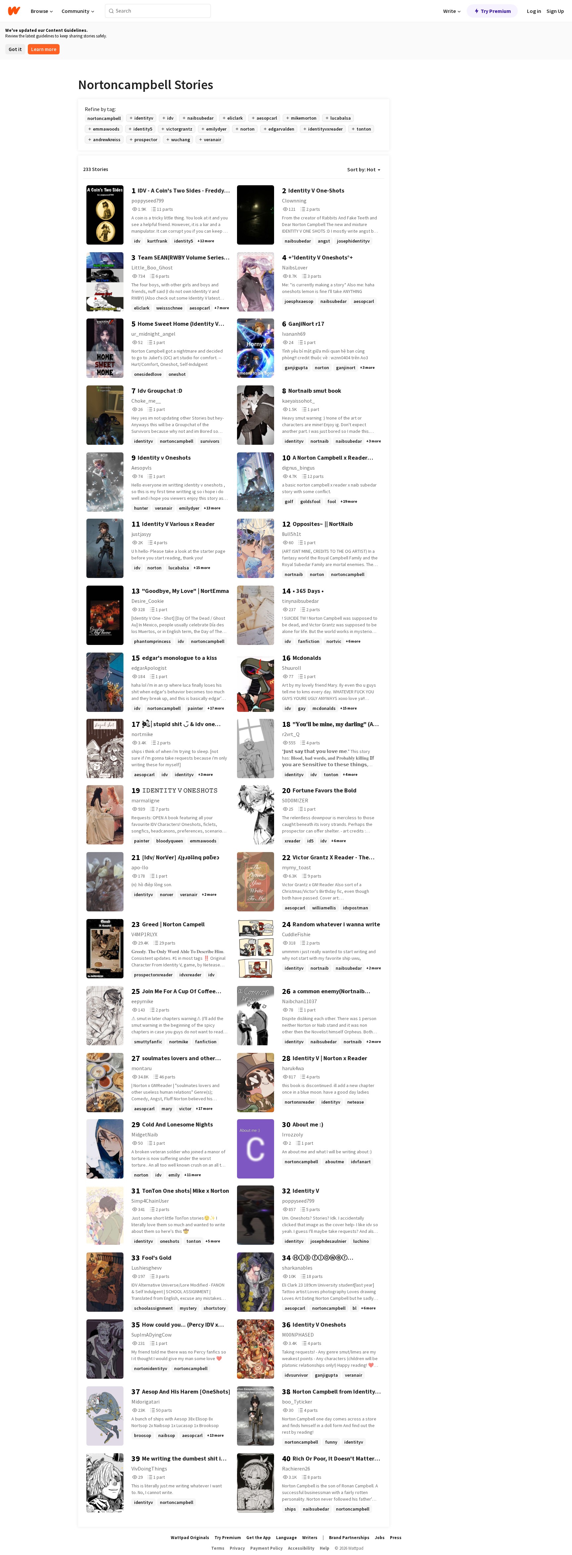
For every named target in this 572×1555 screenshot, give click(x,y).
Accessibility (301, 1548)
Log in (534, 11)
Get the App (258, 1537)
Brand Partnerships (349, 1537)
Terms (217, 1548)
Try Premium (496, 11)
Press (396, 1537)
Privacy (237, 1548)
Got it (15, 49)
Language (286, 1537)
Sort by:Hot (361, 169)
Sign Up (555, 11)
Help (324, 1548)
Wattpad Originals (190, 1537)
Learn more (43, 49)
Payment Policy (266, 1548)
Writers (309, 1537)
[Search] (111, 11)
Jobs (380, 1537)
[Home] (14, 11)
